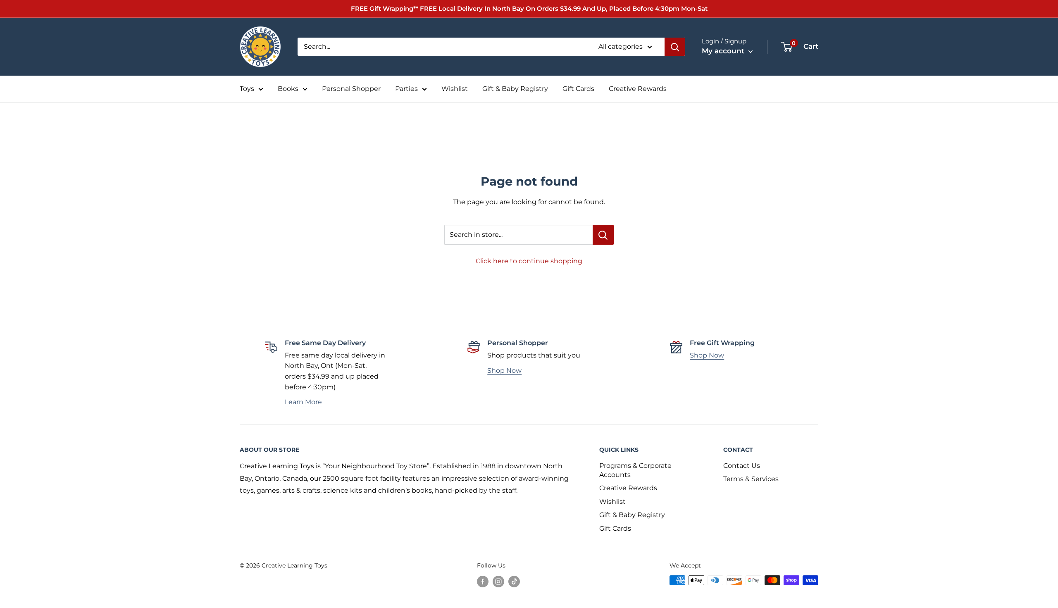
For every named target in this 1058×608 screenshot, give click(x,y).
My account (724, 51)
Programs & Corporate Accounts (635, 470)
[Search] (675, 47)
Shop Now (504, 370)
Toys (247, 89)
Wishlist (454, 89)
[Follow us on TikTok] (514, 581)
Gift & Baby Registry (515, 89)
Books (288, 89)
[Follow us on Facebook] (482, 581)
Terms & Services (751, 479)
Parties (406, 89)
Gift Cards (578, 89)
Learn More (303, 402)
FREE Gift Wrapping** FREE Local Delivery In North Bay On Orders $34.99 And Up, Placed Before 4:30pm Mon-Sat (529, 8)
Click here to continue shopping (529, 261)
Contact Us (741, 466)
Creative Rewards (638, 89)
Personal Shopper (351, 89)
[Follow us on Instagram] (498, 581)
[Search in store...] (603, 235)
